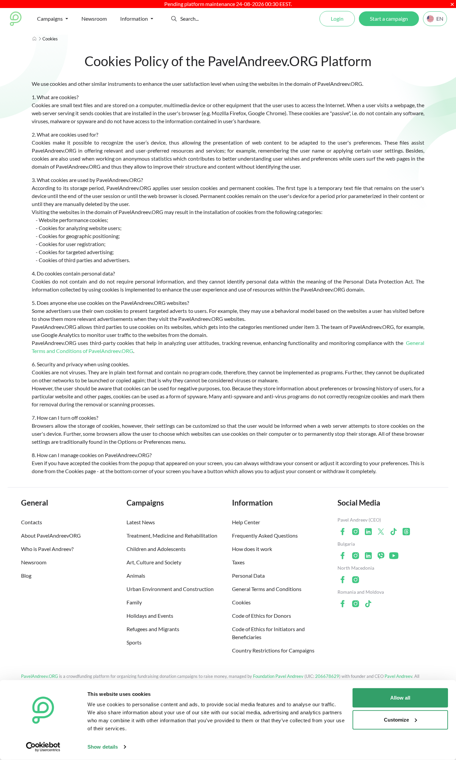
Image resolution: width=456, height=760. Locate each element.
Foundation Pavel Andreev (278, 676)
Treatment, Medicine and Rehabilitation (172, 535)
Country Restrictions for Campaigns (273, 650)
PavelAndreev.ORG (39, 676)
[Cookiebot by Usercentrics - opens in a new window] (43, 747)
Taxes (238, 562)
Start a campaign (389, 18)
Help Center (246, 522)
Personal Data (248, 575)
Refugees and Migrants (153, 629)
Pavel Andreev (398, 676)
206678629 (327, 676)
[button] (174, 19)
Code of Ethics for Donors (261, 615)
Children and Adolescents (156, 549)
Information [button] (134, 18)
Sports (134, 642)
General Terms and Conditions (266, 589)
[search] (205, 18)
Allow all (400, 698)
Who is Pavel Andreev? (47, 549)
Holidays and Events (150, 615)
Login (337, 18)
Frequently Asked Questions (265, 535)
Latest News (141, 522)
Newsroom (94, 18)
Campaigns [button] (50, 18)
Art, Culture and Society (154, 562)
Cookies (241, 602)
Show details (102, 747)
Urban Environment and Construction (170, 589)
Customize (396, 719)
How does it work (252, 549)
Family (134, 602)
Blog (26, 575)
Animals (136, 575)
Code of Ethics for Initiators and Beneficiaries (268, 633)
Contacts (31, 522)
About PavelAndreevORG (51, 535)
